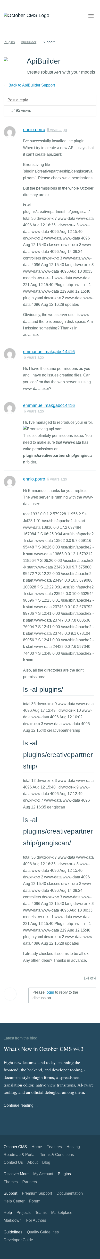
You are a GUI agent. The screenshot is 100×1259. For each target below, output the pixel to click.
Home (37, 1147)
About (32, 1162)
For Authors (36, 1220)
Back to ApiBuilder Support (31, 85)
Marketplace (61, 1213)
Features (54, 1147)
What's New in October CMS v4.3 (43, 1049)
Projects (24, 1213)
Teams (41, 1213)
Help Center (14, 1201)
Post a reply (18, 100)
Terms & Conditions (57, 1155)
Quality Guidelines (43, 1232)
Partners (29, 1182)
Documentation (70, 1193)
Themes (11, 1182)
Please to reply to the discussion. (55, 995)
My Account (43, 1174)
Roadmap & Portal (19, 1155)
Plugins (9, 42)
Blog (46, 1162)
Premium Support (37, 1193)
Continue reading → (21, 1105)
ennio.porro (34, 129)
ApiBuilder (28, 42)
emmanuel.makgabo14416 (49, 351)
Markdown (13, 1220)
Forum (34, 1201)
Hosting (73, 1147)
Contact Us (13, 1162)
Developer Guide (18, 1240)
